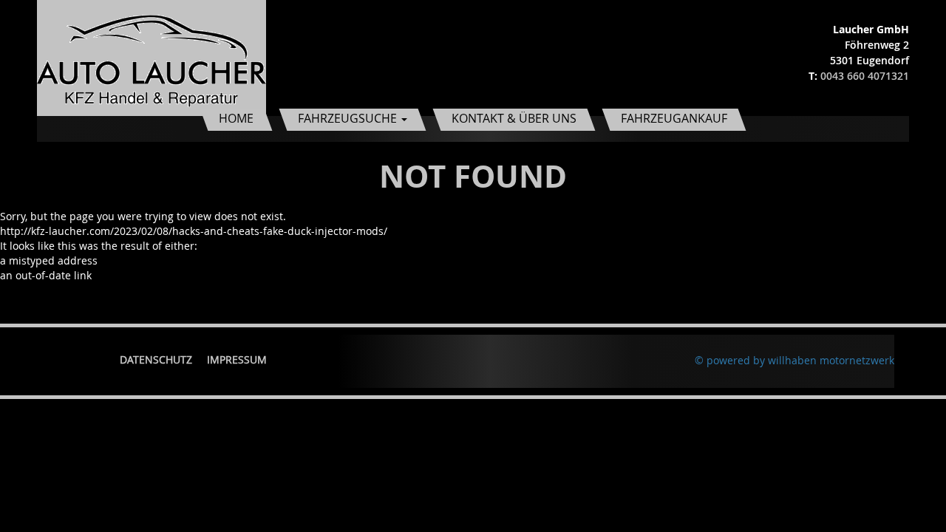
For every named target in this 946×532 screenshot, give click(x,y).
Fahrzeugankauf (674, 118)
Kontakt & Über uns (514, 118)
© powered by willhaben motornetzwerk (794, 360)
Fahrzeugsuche (349, 118)
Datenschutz (156, 359)
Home (236, 118)
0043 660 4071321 (864, 76)
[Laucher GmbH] (151, 57)
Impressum (237, 359)
